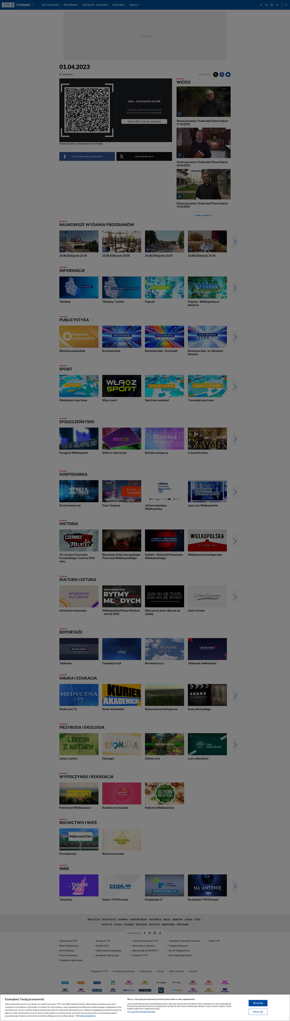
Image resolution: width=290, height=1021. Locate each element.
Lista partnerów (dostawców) (141, 1012)
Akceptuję (258, 1003)
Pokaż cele (258, 1012)
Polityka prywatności (86, 1016)
